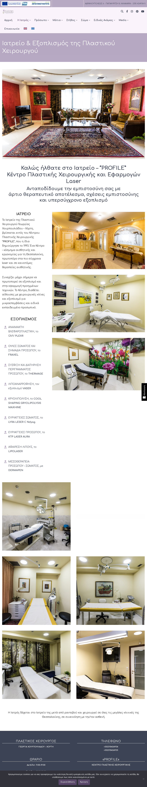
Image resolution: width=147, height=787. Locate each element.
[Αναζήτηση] (122, 11)
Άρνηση (84, 782)
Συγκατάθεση (68, 782)
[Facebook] (127, 11)
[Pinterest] (137, 11)
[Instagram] (132, 11)
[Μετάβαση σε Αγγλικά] (25, 29)
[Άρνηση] (143, 778)
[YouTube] (142, 11)
